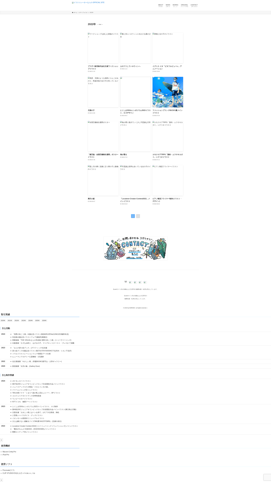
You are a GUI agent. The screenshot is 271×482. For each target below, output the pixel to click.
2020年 (3, 320)
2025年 (37, 320)
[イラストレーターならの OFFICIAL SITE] (88, 5)
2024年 (30, 320)
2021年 (10, 320)
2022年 (17, 320)
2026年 (44, 320)
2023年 (23, 320)
